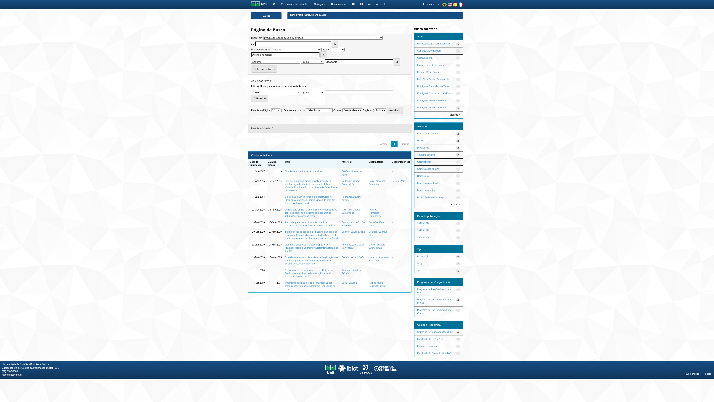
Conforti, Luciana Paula (353, 232)
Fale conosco (692, 373)
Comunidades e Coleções (294, 4)
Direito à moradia (426, 190)
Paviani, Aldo (398, 181)
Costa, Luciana (349, 283)
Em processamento (427, 346)
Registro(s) (368, 110)
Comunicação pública (428, 169)
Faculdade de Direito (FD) (430, 339)
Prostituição (423, 147)
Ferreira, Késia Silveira (353, 257)
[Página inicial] (274, 4)
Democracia (423, 176)
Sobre (708, 373)
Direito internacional (427, 133)
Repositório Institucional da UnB (308, 15)
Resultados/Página (261, 110)
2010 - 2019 (423, 230)
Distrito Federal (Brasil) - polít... (432, 197)
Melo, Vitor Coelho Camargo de (433, 79)
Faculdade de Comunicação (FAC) (434, 353)
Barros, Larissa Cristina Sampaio (434, 43)
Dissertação (423, 256)
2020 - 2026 (423, 223)
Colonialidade (424, 162)
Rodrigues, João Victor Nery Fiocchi (435, 93)
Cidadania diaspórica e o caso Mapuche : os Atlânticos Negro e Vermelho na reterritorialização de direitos (311, 247)
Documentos (338, 4)
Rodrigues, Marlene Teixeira (431, 100)
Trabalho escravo (426, 155)
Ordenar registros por (294, 110)
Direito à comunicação (428, 183)
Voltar (266, 15)
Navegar (319, 4)
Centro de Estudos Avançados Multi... (436, 332)
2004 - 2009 (423, 237)
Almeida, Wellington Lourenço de (375, 212)
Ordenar (337, 110)
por (253, 44)
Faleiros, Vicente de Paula (430, 65)
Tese (419, 270)
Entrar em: (431, 4)
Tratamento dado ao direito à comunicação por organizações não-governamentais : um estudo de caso (310, 286)
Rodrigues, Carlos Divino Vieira (433, 86)
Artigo (420, 263)
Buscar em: (257, 38)
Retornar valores (264, 69)
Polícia (420, 140)
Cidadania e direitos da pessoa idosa (303, 171)
